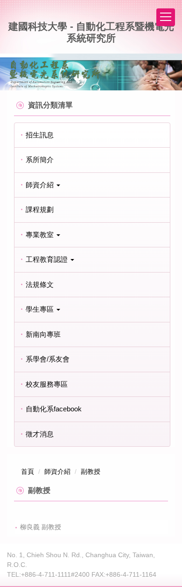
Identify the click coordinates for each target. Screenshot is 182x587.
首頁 (27, 471)
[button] (92, 185)
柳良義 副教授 (40, 527)
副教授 (90, 471)
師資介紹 (57, 471)
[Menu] (165, 17)
